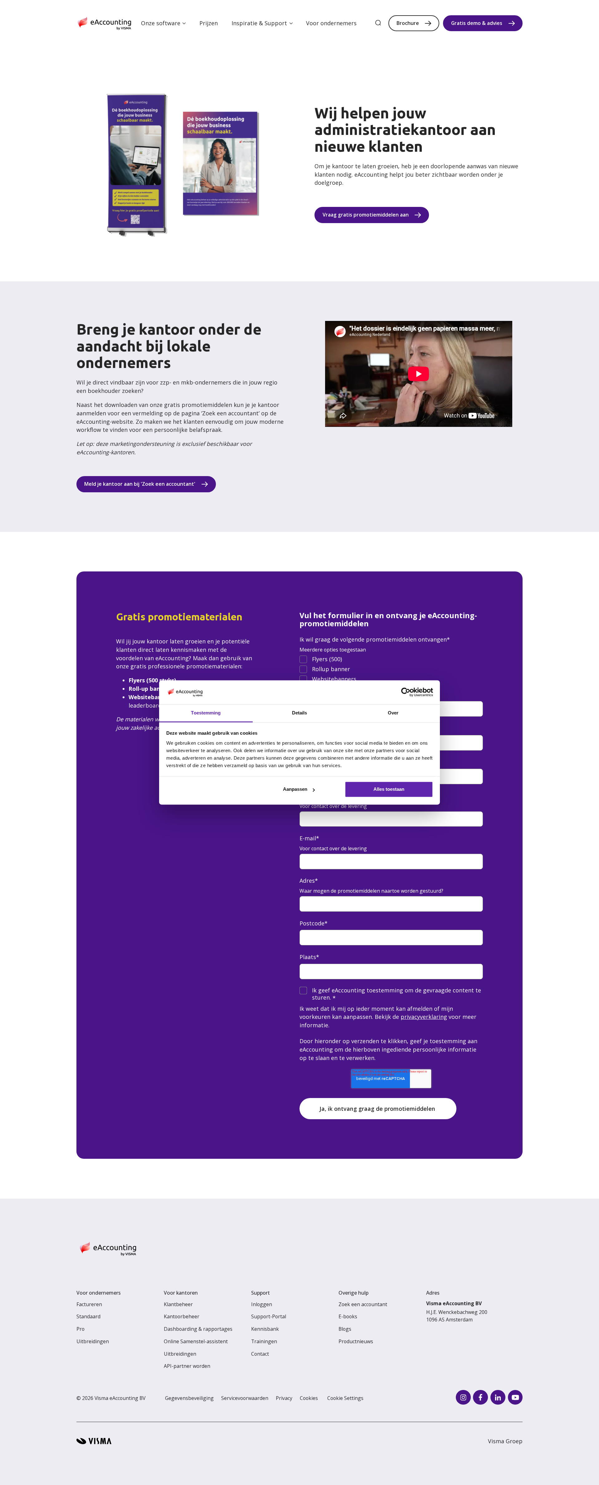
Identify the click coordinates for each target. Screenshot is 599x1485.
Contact (260, 1353)
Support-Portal (268, 1316)
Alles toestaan (388, 789)
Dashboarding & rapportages (198, 1328)
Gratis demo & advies (476, 23)
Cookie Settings (345, 1398)
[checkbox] (391, 669)
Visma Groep (505, 1441)
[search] (378, 23)
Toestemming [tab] (206, 712)
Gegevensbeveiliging (189, 1398)
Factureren (89, 1304)
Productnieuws (355, 1341)
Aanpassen (295, 789)
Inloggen (261, 1304)
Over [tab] (393, 712)
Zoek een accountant (362, 1304)
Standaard (88, 1316)
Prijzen (208, 23)
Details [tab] (299, 712)
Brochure (408, 23)
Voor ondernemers (331, 23)
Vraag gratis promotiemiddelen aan (366, 214)
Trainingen (264, 1341)
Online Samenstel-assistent (196, 1341)
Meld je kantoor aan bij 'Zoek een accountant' (139, 483)
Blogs (344, 1328)
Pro (80, 1328)
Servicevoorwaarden (244, 1398)
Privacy (284, 1398)
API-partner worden (187, 1366)
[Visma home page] (93, 1441)
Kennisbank (265, 1328)
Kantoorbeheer (181, 1316)
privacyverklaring (424, 1016)
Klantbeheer (178, 1304)
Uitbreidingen (92, 1341)
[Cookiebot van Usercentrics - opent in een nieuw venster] (405, 692)
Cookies (309, 1398)
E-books (347, 1316)
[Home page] (104, 23)
